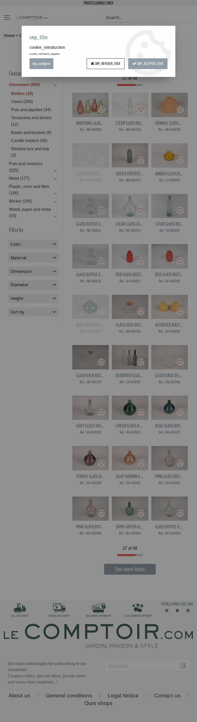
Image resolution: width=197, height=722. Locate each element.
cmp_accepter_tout (149, 63)
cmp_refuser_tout (107, 63)
